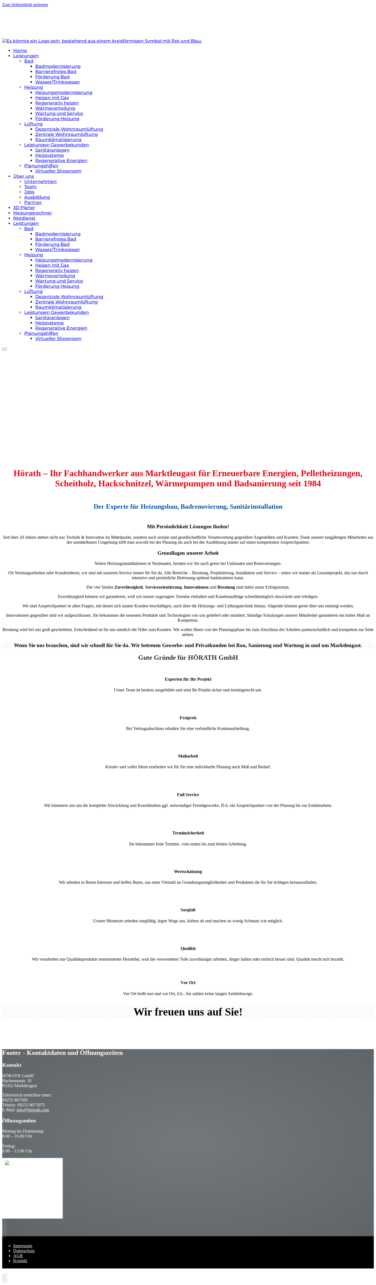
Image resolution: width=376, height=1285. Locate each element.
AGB (18, 1255)
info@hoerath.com (33, 1110)
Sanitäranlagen (52, 150)
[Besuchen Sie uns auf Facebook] (5, 1228)
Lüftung (33, 123)
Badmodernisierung (58, 66)
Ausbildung (37, 197)
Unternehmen (40, 181)
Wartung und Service (59, 113)
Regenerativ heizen (57, 103)
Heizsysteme (49, 155)
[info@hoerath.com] (5, 1223)
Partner (33, 202)
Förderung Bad (52, 76)
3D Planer (24, 207)
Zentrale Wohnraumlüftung (66, 134)
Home (20, 50)
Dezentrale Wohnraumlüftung (69, 129)
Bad (28, 61)
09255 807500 (16, 20)
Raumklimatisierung (58, 139)
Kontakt (20, 1260)
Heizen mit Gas (52, 97)
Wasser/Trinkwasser (57, 82)
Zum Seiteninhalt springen (25, 4)
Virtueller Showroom (58, 171)
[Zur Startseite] (102, 41)
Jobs (29, 192)
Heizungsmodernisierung (63, 92)
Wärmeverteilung (55, 108)
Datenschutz (24, 1250)
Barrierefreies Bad (55, 71)
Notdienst (24, 218)
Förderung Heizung (57, 118)
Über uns (23, 176)
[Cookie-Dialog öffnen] (4, 1278)
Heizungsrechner (32, 212)
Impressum (22, 1245)
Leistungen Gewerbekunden (56, 144)
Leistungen (26, 55)
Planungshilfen (41, 165)
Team (30, 186)
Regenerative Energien (61, 160)
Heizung (33, 87)
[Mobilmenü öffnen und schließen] (4, 349)
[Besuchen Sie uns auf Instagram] (5, 1233)
